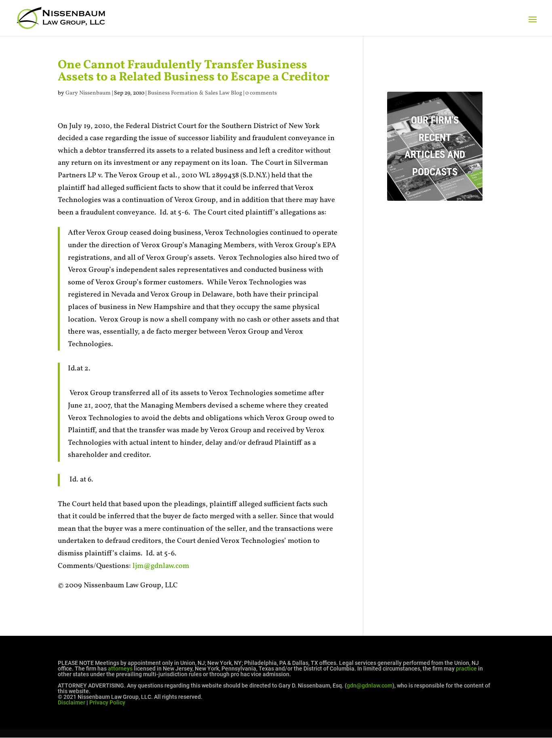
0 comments (261, 93)
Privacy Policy (107, 702)
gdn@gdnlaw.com (369, 685)
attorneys (120, 668)
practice (466, 668)
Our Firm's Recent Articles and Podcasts (435, 146)
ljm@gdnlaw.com (161, 566)
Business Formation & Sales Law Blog (194, 93)
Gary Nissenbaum (88, 93)
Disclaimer (71, 702)
